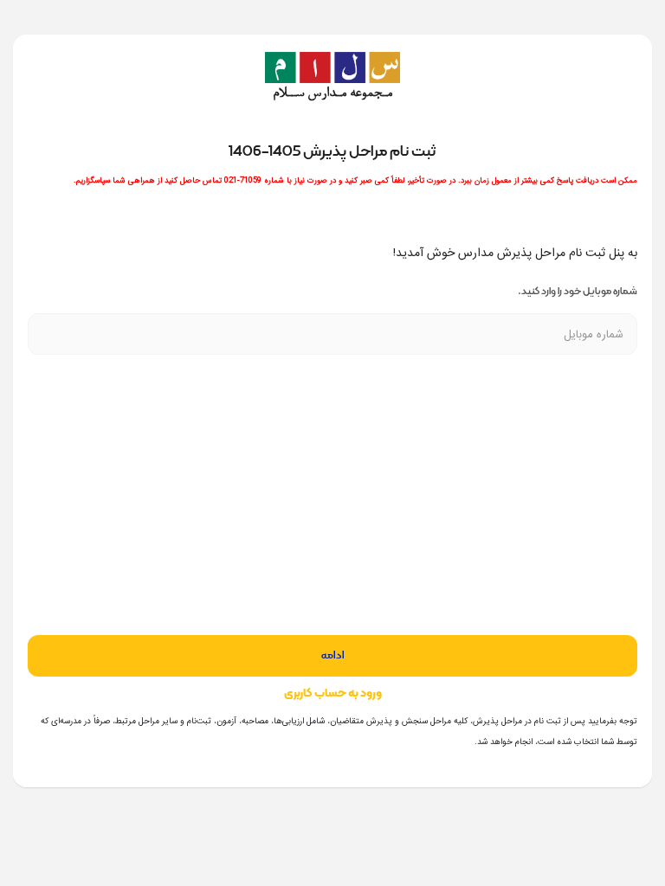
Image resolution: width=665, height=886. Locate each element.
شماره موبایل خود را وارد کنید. (577, 291)
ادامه (333, 656)
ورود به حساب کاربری (333, 693)
